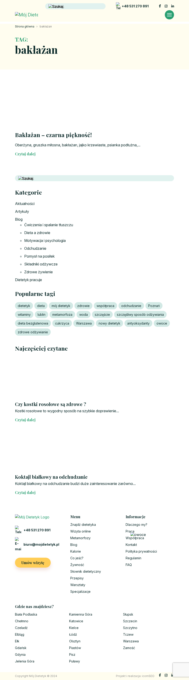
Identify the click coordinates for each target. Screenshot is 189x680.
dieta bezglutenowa (33, 323)
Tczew (128, 634)
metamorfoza (62, 314)
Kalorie (75, 551)
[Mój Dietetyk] (26, 15)
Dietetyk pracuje (28, 279)
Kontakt (131, 545)
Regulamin (133, 558)
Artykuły (22, 211)
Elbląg (19, 634)
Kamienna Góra (80, 614)
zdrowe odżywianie (33, 332)
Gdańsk (21, 648)
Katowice (76, 621)
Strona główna (24, 26)
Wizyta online (80, 531)
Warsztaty (77, 585)
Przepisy (77, 578)
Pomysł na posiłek (39, 256)
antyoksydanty (138, 323)
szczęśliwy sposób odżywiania (140, 314)
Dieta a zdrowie (37, 232)
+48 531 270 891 (135, 6)
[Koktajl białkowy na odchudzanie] (94, 450)
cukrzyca (62, 323)
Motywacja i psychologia (45, 240)
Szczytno (130, 628)
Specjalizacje (80, 591)
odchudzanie (131, 306)
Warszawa (84, 323)
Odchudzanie (35, 248)
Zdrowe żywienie (38, 272)
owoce (162, 323)
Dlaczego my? (136, 525)
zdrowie (83, 306)
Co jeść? (76, 558)
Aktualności (25, 203)
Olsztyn (74, 641)
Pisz (72, 654)
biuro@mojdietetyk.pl (41, 544)
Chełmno (21, 621)
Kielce (74, 628)
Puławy (74, 661)
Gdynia (20, 654)
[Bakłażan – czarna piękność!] (94, 104)
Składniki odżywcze (41, 264)
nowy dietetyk (109, 323)
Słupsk (128, 614)
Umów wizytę (32, 562)
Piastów (75, 648)
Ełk (17, 641)
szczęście (102, 314)
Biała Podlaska (26, 614)
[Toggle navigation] (169, 14)
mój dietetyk (61, 306)
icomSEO (148, 676)
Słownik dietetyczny (85, 571)
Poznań (154, 306)
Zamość (129, 648)
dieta (41, 306)
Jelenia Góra (24, 661)
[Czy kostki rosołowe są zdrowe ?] (94, 377)
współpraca (105, 306)
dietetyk (24, 306)
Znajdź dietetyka (83, 525)
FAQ (129, 565)
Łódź (73, 634)
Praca (130, 531)
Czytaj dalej (25, 153)
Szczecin (130, 621)
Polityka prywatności (141, 551)
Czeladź (21, 628)
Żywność (77, 565)
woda (83, 314)
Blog (19, 219)
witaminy (24, 314)
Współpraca (135, 538)
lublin (41, 314)
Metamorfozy (80, 538)
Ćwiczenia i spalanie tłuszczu (48, 225)
